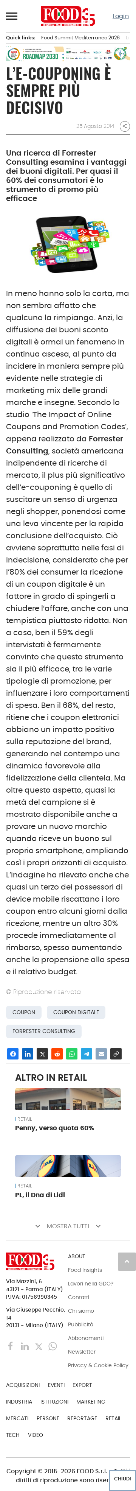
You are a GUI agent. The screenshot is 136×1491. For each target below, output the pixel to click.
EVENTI (56, 1385)
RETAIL (24, 1119)
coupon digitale (76, 1012)
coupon (23, 1012)
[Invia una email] (101, 1053)
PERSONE (48, 1418)
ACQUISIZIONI (23, 1385)
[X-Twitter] (39, 1345)
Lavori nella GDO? (90, 1283)
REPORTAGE (82, 1418)
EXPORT (82, 1385)
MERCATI (17, 1418)
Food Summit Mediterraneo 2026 (80, 37)
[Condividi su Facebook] (13, 1053)
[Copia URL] (116, 1053)
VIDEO (35, 1435)
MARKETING (90, 1401)
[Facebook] (11, 1345)
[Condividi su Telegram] (86, 1053)
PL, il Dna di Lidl (40, 1195)
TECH (13, 1435)
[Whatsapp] (52, 1345)
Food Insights (85, 1270)
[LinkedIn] (25, 1345)
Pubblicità (80, 1324)
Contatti (78, 1297)
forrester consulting (43, 1031)
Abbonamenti (86, 1338)
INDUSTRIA (19, 1401)
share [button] (124, 126)
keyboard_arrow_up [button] (126, 1261)
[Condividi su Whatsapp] (71, 1053)
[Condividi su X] (42, 1053)
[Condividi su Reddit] (57, 1053)
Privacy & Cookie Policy (98, 1365)
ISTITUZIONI (54, 1401)
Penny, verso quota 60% (54, 1128)
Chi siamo (81, 1311)
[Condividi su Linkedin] (27, 1053)
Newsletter (82, 1351)
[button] (12, 16)
